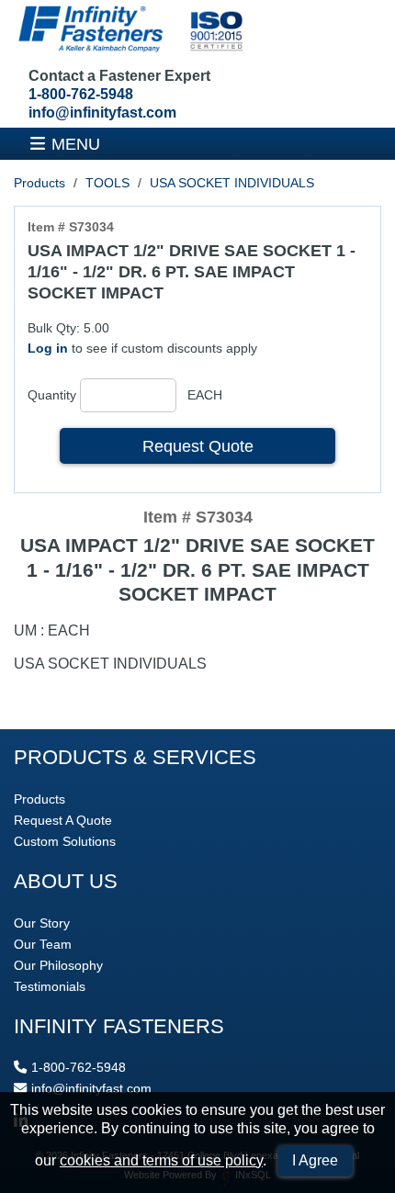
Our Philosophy (58, 965)
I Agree (315, 1160)
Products (39, 182)
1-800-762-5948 (80, 94)
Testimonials (49, 986)
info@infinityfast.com (102, 112)
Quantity (52, 395)
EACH (204, 395)
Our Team (43, 944)
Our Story (42, 923)
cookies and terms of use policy (161, 1160)
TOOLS (107, 182)
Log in (48, 348)
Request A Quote (63, 820)
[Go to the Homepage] (128, 31)
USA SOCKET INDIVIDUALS (232, 182)
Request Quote (198, 446)
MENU (75, 143)
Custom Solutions (65, 841)
